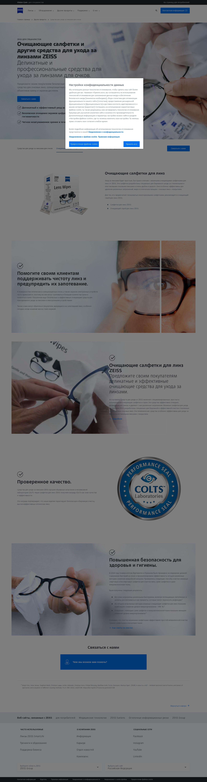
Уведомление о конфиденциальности (105, 132)
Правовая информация (109, 137)
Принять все (131, 144)
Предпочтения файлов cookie (84, 144)
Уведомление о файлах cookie (83, 137)
